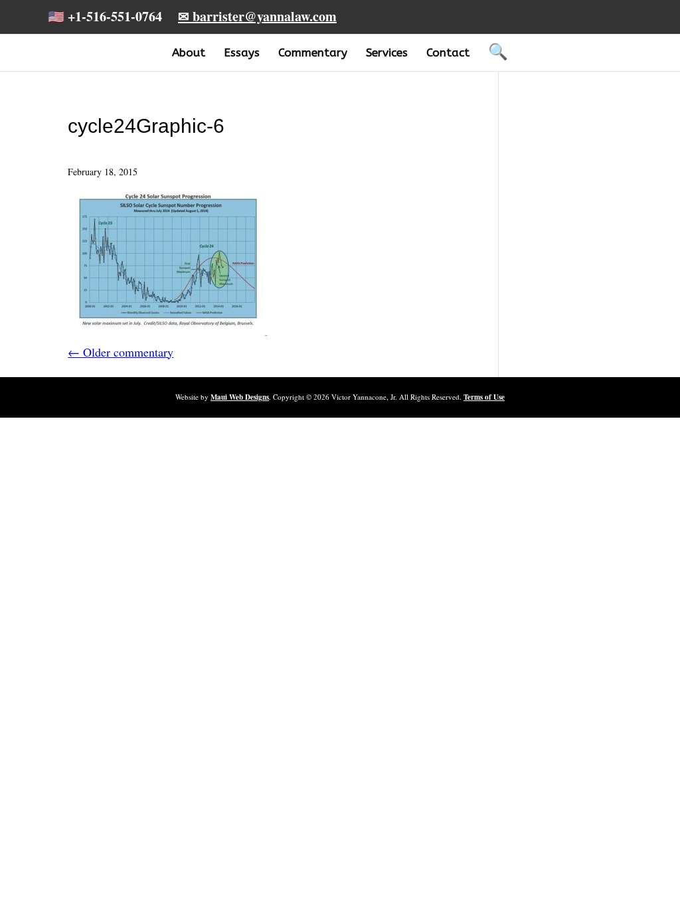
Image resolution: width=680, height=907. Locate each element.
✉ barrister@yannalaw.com (257, 16)
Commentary (312, 52)
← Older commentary (120, 352)
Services (387, 52)
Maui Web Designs (240, 397)
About (188, 52)
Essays (242, 52)
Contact (447, 52)
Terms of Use (484, 397)
